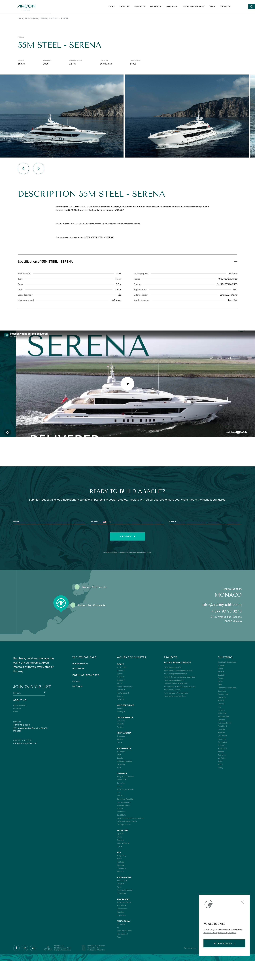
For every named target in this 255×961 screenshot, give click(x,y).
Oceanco (221, 720)
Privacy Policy (145, 552)
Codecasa (222, 691)
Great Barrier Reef (124, 931)
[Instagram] (25, 948)
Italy (118, 683)
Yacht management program (175, 674)
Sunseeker (222, 748)
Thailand (120, 868)
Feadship (222, 697)
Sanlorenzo (222, 742)
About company (19, 705)
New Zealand (122, 934)
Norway (120, 711)
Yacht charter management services (178, 670)
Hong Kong (121, 855)
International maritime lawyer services (179, 686)
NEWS (212, 6)
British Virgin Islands (125, 789)
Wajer (220, 761)
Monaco (120, 690)
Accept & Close (223, 943)
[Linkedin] (33, 948)
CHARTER (124, 6)
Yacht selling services (173, 667)
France (119, 677)
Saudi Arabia (122, 843)
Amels (220, 668)
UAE (118, 846)
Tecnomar (222, 755)
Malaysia (120, 884)
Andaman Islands (124, 902)
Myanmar (120, 865)
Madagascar (122, 909)
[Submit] (44, 692)
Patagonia (121, 764)
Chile (119, 755)
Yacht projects (31, 18)
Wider (220, 764)
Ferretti (221, 700)
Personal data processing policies (219, 932)
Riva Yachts (222, 736)
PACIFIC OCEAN (123, 921)
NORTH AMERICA (124, 733)
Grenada (120, 724)
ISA (219, 707)
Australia (120, 905)
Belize (119, 786)
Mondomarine (223, 716)
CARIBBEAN (122, 773)
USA (118, 742)
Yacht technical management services (179, 677)
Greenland (121, 736)
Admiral (221, 665)
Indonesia (121, 880)
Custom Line (223, 694)
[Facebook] (16, 948)
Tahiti (119, 937)
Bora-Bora (121, 924)
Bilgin (220, 681)
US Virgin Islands (124, 824)
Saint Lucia (121, 812)
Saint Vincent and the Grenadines (130, 818)
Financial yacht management (175, 683)
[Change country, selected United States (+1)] (105, 522)
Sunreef (221, 745)
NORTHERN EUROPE (125, 705)
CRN (220, 684)
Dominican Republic (125, 799)
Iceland (120, 708)
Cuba (119, 792)
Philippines (121, 893)
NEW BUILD (172, 6)
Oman (119, 837)
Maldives (120, 862)
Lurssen (221, 710)
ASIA (119, 852)
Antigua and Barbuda (125, 776)
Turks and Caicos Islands (127, 821)
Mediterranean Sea (124, 686)
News (15, 711)
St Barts (120, 808)
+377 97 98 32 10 (226, 611)
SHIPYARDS (155, 6)
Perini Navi (222, 726)
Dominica (120, 796)
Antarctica (121, 751)
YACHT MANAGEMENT (193, 6)
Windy (220, 768)
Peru (119, 767)
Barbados (121, 783)
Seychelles (121, 915)
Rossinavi (222, 739)
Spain (119, 696)
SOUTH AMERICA (124, 748)
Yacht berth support (172, 690)
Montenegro (122, 693)
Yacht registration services (175, 696)
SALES (111, 6)
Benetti (221, 678)
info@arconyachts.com (221, 604)
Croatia (120, 670)
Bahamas (120, 780)
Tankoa (221, 752)
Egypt (119, 834)
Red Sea (120, 840)
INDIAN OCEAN (123, 899)
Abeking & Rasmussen (227, 662)
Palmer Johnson (224, 723)
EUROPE (120, 664)
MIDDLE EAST (122, 830)
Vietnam (120, 871)
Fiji (118, 927)
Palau (119, 887)
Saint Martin (121, 815)
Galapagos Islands (124, 761)
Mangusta (222, 713)
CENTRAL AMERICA (125, 717)
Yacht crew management (174, 680)
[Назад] (23, 168)
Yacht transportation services (176, 693)
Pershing (221, 729)
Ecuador (120, 758)
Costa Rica (121, 721)
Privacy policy (190, 948)
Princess (221, 732)
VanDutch (222, 758)
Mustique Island (123, 805)
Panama (120, 727)
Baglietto (222, 675)
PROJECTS (139, 6)
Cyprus (120, 674)
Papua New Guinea (124, 890)
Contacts (17, 708)
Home (20, 18)
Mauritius (120, 912)
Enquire (125, 536)
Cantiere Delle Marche (227, 688)
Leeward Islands (123, 802)
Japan (119, 859)
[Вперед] (38, 168)
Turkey (119, 699)
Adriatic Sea (121, 667)
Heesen (43, 18)
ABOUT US (225, 6)
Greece (120, 680)
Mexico (120, 739)
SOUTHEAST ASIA (124, 877)
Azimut (221, 672)
